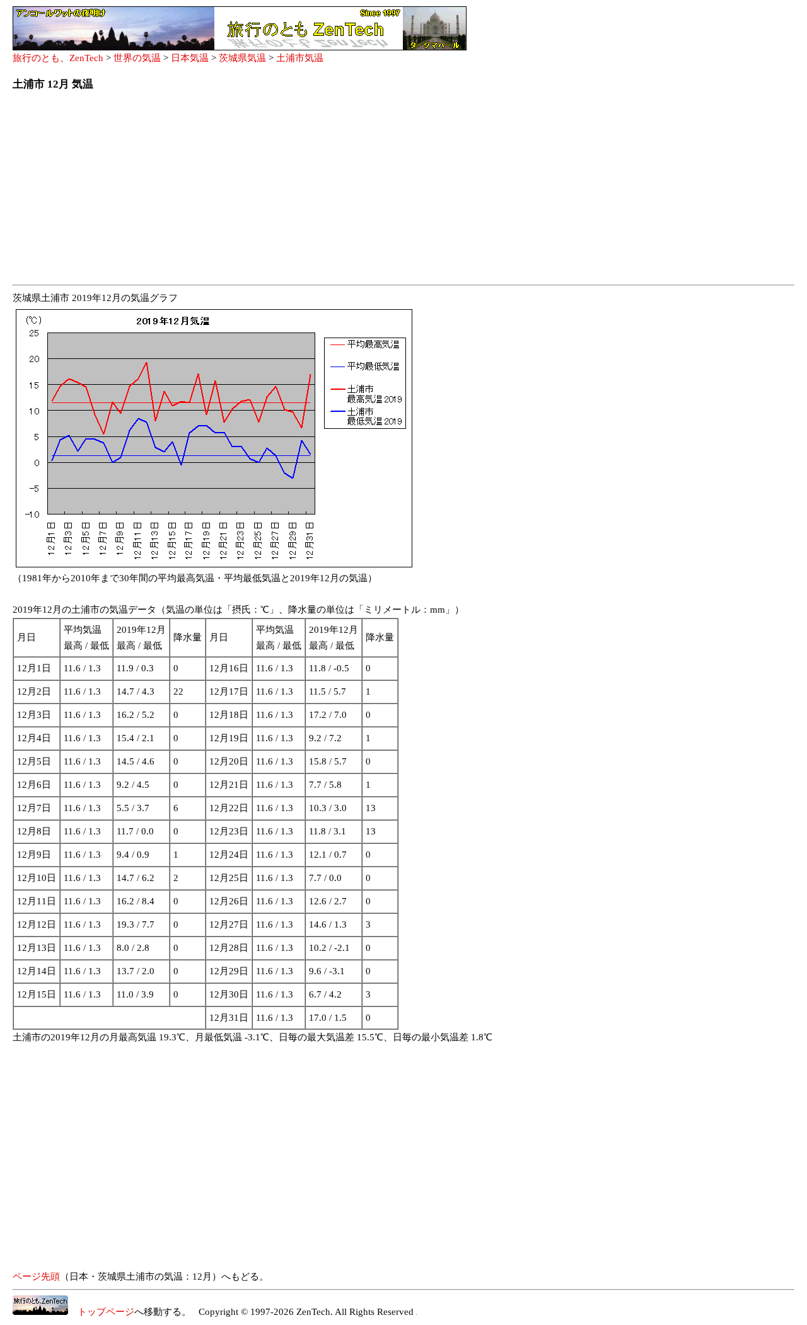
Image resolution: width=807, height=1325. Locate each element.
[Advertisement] (391, 191)
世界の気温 (137, 58)
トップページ (101, 1312)
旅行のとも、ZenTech (58, 58)
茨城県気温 (242, 58)
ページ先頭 (36, 1276)
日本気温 (190, 58)
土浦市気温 (299, 58)
